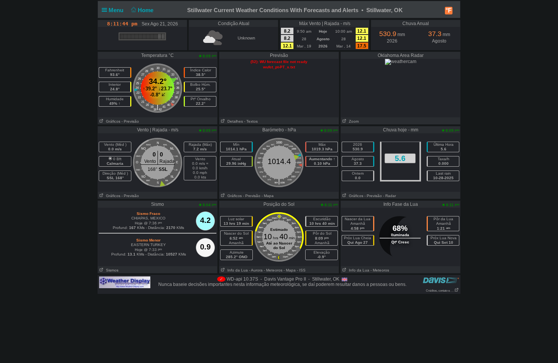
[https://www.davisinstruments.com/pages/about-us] (441, 280)
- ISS (301, 270)
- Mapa (268, 196)
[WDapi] (124, 282)
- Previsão (130, 121)
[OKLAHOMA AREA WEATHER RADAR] (400, 61)
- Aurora (256, 270)
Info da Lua (236, 270)
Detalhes (234, 121)
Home (146, 10)
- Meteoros (273, 270)
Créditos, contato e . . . (440, 290)
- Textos (251, 121)
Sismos (111, 270)
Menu (116, 10)
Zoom (353, 121)
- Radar (389, 196)
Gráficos (112, 121)
